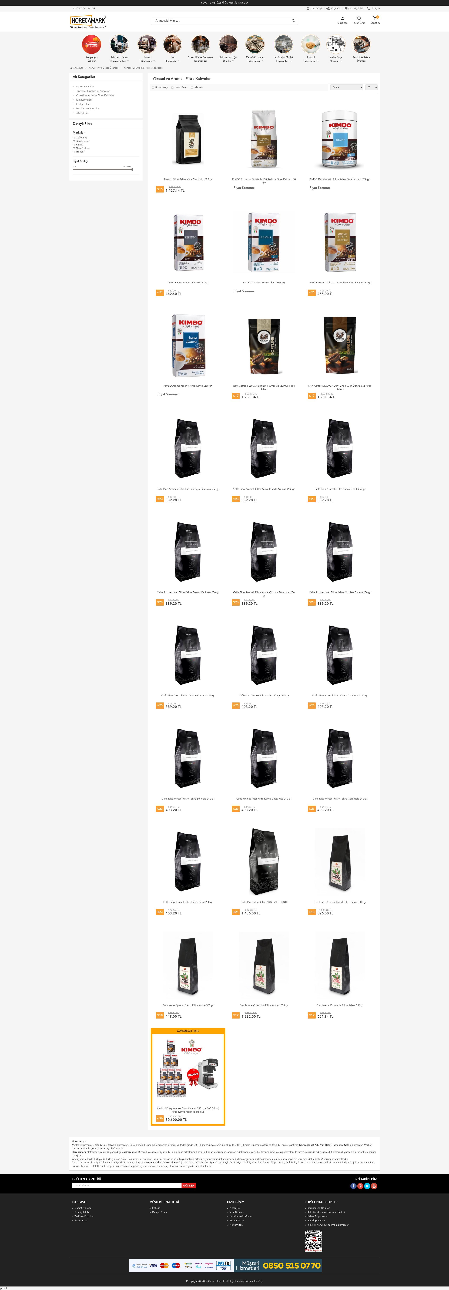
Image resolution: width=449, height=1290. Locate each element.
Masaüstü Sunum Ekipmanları (255, 59)
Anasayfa (77, 68)
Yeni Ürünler (237, 1212)
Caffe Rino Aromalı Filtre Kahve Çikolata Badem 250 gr (340, 592)
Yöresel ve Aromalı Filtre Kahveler (95, 95)
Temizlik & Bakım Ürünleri (361, 59)
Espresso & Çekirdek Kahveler (93, 91)
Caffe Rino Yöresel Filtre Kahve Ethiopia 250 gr (188, 799)
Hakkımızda (81, 1220)
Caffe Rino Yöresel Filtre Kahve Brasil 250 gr (188, 902)
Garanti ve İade (83, 1208)
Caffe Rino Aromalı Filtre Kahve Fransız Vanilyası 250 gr (188, 592)
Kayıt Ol (333, 8)
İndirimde (198, 87)
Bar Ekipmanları (171, 59)
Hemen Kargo (181, 87)
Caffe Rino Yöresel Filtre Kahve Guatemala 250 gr (340, 695)
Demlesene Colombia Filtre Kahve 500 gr (340, 1005)
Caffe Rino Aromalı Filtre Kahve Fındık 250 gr (340, 489)
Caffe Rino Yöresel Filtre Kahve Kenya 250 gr (264, 695)
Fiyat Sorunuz (244, 188)
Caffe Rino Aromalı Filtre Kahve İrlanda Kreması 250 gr (264, 489)
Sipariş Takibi (354, 8)
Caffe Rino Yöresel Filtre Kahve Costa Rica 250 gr (263, 799)
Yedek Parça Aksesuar (336, 59)
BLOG (91, 8)
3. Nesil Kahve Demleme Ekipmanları (200, 59)
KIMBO (80, 145)
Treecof (80, 152)
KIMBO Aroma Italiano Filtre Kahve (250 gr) (188, 386)
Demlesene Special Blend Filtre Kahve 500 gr (188, 1005)
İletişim (373, 8)
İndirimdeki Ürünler (241, 1216)
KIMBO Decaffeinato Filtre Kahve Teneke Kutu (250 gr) (339, 179)
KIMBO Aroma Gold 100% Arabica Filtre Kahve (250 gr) (340, 282)
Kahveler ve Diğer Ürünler (228, 59)
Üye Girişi (314, 8)
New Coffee (82, 148)
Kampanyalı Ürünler (92, 59)
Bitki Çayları (82, 113)
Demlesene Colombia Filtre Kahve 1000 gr (264, 1005)
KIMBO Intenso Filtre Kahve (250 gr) (188, 282)
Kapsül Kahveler (85, 86)
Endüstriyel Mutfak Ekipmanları (283, 59)
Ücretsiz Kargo (161, 87)
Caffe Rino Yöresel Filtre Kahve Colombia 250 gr (340, 799)
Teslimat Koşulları (84, 1216)
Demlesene (82, 141)
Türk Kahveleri (84, 100)
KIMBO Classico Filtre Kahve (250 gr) (264, 282)
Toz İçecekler (83, 104)
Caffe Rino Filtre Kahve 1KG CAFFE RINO (264, 902)
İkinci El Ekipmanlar (309, 59)
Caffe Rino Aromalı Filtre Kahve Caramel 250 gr (188, 695)
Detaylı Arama (160, 1212)
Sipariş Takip (237, 1220)
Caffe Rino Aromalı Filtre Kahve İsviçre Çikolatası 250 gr (188, 489)
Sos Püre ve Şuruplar (87, 108)
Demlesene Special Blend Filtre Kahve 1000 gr (340, 902)
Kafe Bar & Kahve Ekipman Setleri (119, 59)
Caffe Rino (82, 138)
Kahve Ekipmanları (146, 59)
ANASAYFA (79, 8)
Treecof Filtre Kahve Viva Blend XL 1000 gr (188, 179)
